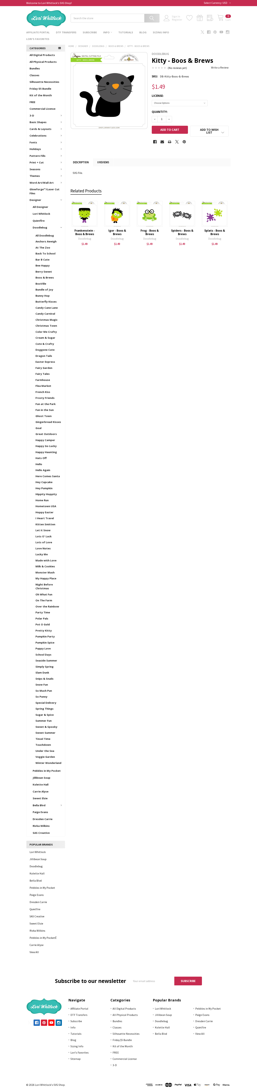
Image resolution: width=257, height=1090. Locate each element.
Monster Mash (45, 572)
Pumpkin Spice (44, 642)
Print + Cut (37, 162)
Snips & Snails (44, 678)
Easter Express (45, 361)
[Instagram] (227, 32)
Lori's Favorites (37, 39)
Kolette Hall (40, 784)
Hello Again (42, 470)
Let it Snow (43, 530)
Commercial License (42, 108)
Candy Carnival (45, 313)
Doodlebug (40, 227)
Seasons (35, 169)
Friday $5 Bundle (40, 88)
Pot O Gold (42, 624)
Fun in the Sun (44, 410)
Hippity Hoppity (46, 494)
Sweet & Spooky (46, 726)
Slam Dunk (42, 672)
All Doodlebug (44, 235)
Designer (35, 200)
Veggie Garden (45, 756)
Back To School (45, 253)
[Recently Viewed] (212, 18)
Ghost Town (43, 416)
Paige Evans (40, 812)
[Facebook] (209, 32)
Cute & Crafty (44, 343)
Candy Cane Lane (46, 307)
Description (81, 162)
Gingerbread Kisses (48, 422)
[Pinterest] (215, 32)
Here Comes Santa (47, 476)
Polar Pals (41, 618)
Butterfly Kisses (46, 301)
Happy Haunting (46, 452)
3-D (32, 115)
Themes (35, 176)
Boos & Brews (44, 277)
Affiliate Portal (38, 32)
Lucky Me (41, 554)
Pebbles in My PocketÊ (43, 937)
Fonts (33, 142)
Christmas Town (46, 325)
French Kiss (42, 392)
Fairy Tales (42, 373)
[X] (202, 32)
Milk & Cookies (45, 566)
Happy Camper (45, 440)
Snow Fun (41, 684)
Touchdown (43, 744)
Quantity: (159, 112)
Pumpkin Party (45, 636)
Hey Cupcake (43, 482)
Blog (143, 32)
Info (106, 32)
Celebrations (38, 135)
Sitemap (75, 1059)
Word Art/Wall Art (42, 182)
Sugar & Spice (44, 714)
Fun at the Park (45, 404)
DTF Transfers (66, 32)
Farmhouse (42, 380)
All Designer (40, 207)
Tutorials (125, 32)
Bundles (35, 68)
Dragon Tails (43, 356)
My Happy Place (45, 578)
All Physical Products (43, 61)
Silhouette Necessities (44, 82)
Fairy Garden (43, 368)
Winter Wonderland (48, 763)
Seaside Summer (46, 660)
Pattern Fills (37, 155)
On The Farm (43, 600)
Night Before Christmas (44, 586)
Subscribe (90, 32)
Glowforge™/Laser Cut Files (44, 191)
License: (157, 96)
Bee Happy (42, 265)
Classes (34, 75)
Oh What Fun (43, 594)
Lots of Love (43, 542)
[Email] (162, 142)
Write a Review (220, 67)
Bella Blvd (39, 805)
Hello (38, 464)
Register (177, 19)
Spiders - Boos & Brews (182, 232)
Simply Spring (44, 666)
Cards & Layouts (40, 129)
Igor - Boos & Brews (117, 232)
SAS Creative (41, 833)
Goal (38, 428)
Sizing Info (161, 32)
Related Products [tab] (86, 191)
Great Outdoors (46, 434)
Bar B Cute (42, 259)
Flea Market (43, 386)
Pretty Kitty (43, 630)
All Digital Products (42, 55)
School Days (43, 654)
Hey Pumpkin (43, 488)
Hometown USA (45, 506)
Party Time (42, 612)
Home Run (42, 500)
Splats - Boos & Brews (214, 232)
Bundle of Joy (44, 289)
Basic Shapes (38, 122)
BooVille (40, 283)
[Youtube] (221, 32)
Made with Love (45, 560)
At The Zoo (42, 247)
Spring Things (44, 708)
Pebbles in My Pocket (47, 770)
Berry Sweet (43, 271)
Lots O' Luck (43, 536)
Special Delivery (45, 702)
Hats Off (41, 458)
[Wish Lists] (191, 18)
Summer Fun (43, 720)
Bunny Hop (42, 295)
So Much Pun (43, 690)
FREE (32, 102)
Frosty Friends (45, 398)
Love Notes (43, 548)
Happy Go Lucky (46, 446)
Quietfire (39, 220)
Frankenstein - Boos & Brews (84, 232)
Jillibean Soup (41, 777)
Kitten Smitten (45, 524)
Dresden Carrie (42, 819)
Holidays (35, 149)
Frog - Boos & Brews (150, 232)
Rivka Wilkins (41, 826)
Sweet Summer (45, 732)
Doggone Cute (45, 349)
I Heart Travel (44, 518)
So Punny (41, 696)
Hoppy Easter (44, 512)
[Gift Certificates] (202, 18)
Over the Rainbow (47, 606)
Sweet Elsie (40, 798)
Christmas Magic (46, 319)
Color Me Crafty (46, 331)
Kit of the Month (41, 95)
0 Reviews (103, 162)
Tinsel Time (42, 739)
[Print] (169, 142)
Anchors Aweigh (45, 241)
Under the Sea (44, 751)
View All (34, 952)
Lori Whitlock (41, 213)
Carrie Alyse (40, 791)
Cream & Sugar (45, 337)
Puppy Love (43, 648)
